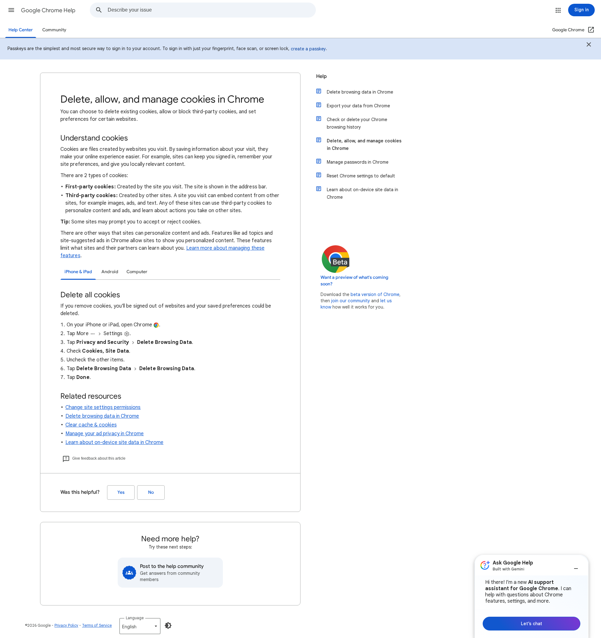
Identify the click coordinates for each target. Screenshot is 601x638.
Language (135, 617)
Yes (121, 492)
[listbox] (140, 626)
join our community (350, 301)
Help (321, 76)
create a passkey (308, 49)
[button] (11, 10)
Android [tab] (109, 271)
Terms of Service (97, 625)
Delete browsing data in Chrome (102, 416)
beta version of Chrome (375, 294)
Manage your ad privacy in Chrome (104, 434)
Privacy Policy (66, 625)
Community (54, 30)
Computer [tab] (136, 271)
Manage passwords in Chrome (357, 162)
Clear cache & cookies (91, 425)
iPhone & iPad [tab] (78, 271)
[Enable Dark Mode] (168, 625)
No (151, 492)
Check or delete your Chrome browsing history (357, 123)
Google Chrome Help (48, 10)
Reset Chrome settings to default (361, 176)
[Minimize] (576, 566)
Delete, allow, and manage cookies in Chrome (364, 144)
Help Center (20, 30)
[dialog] (531, 596)
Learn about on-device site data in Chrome (114, 442)
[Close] (589, 45)
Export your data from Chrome (358, 106)
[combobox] (212, 10)
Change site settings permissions (103, 407)
